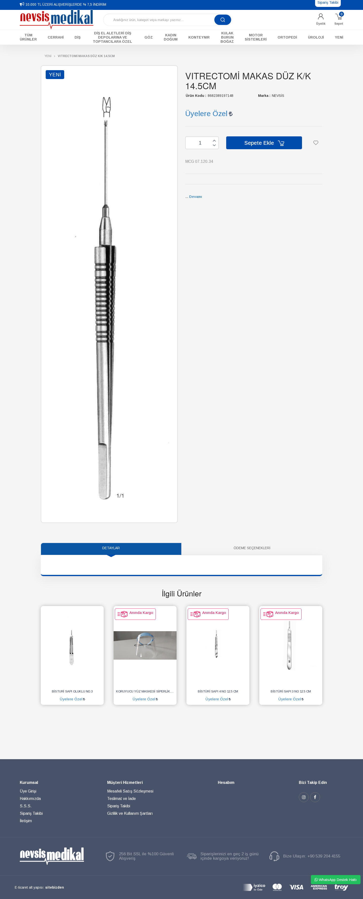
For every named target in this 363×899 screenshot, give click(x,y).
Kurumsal (29, 782)
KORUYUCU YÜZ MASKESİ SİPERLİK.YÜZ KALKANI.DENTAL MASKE (146, 691)
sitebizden (54, 887)
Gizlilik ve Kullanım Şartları (130, 813)
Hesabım (226, 782)
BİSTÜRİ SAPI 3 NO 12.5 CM (291, 691)
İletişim (26, 821)
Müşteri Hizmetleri (125, 782)
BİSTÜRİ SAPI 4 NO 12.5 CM (218, 691)
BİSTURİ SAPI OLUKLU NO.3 (72, 691)
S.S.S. (26, 806)
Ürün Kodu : (196, 96)
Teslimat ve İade (121, 798)
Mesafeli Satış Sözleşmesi (130, 791)
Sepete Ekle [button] (259, 143)
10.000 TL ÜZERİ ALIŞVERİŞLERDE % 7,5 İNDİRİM (65, 4)
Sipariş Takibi (31, 813)
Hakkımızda (30, 798)
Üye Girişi (28, 791)
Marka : (264, 96)
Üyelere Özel (206, 113)
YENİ (47, 56)
